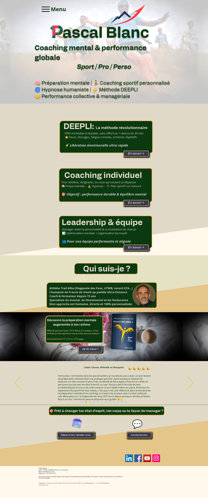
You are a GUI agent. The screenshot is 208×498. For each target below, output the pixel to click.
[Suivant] (190, 383)
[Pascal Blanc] (129, 458)
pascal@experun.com (48, 472)
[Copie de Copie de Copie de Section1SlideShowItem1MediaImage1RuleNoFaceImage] (94, 402)
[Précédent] (17, 383)
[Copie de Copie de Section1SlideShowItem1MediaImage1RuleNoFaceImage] (90, 402)
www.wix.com (43, 485)
